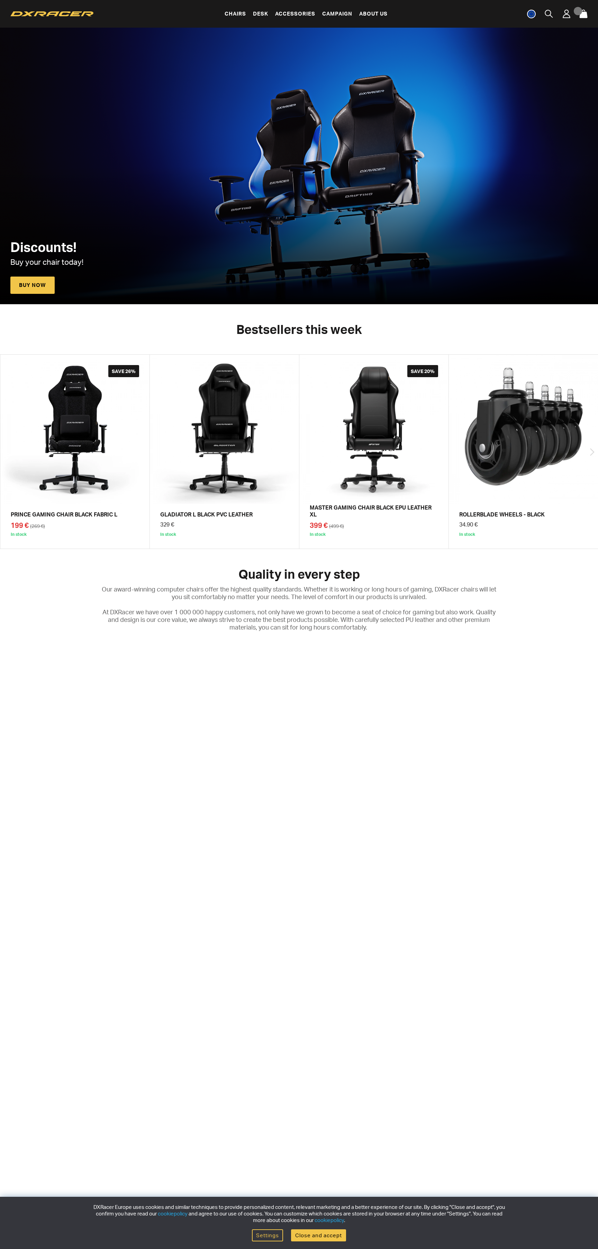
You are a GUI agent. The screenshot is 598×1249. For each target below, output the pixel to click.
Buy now (32, 285)
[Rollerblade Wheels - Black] (523, 452)
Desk (260, 13)
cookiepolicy (173, 1213)
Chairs (235, 13)
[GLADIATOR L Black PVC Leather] (224, 452)
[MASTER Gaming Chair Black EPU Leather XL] (373, 452)
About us (373, 13)
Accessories (295, 13)
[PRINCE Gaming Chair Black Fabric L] (75, 452)
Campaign (337, 13)
